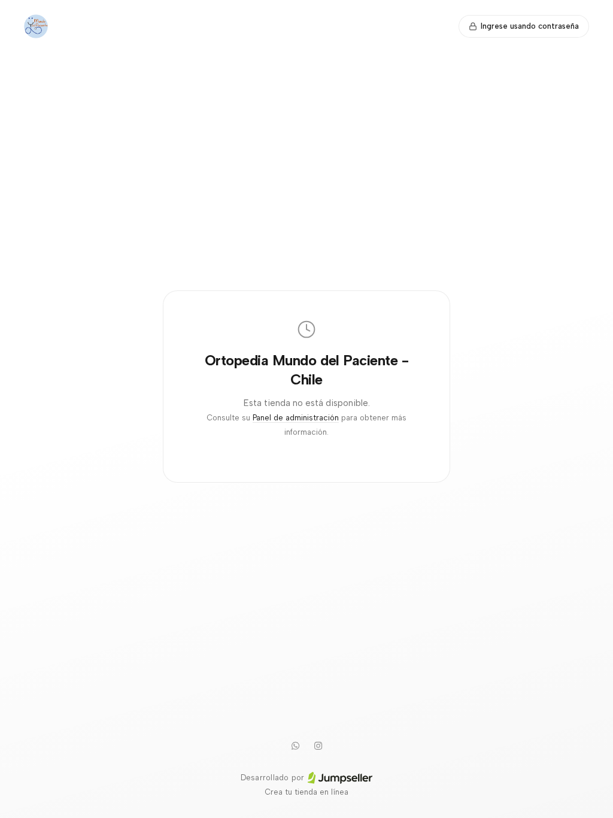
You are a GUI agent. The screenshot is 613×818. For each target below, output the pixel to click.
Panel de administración (296, 417)
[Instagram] (318, 745)
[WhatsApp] (295, 745)
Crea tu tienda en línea (306, 791)
